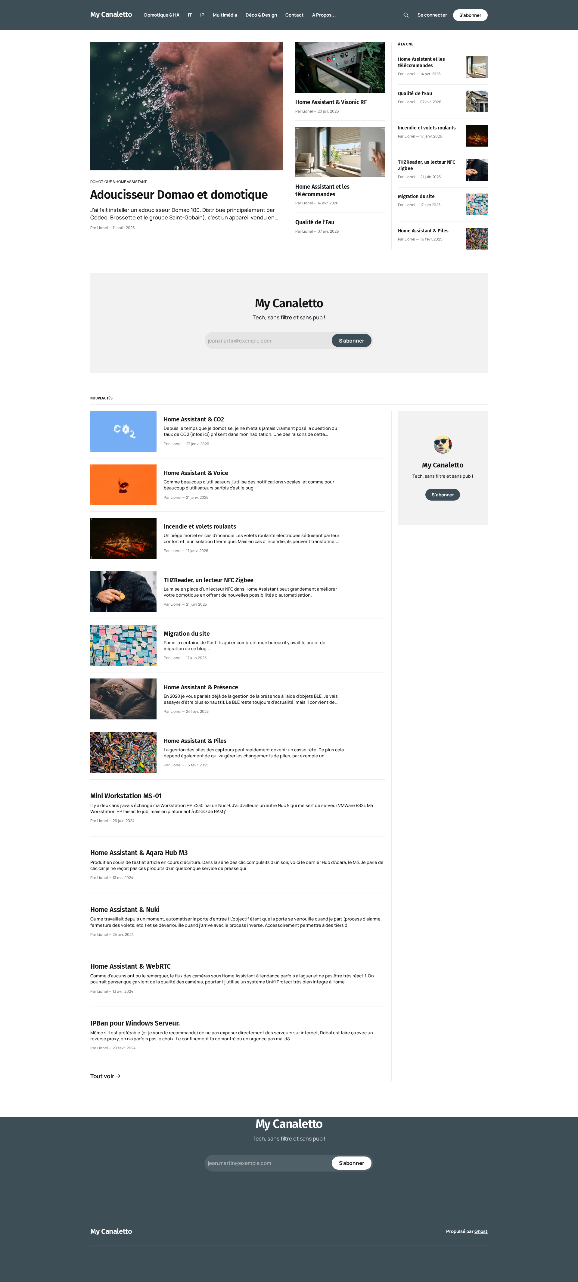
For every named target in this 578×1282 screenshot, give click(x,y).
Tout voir (102, 1076)
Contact (294, 15)
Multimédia (225, 15)
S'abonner (470, 15)
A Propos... (324, 15)
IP (202, 15)
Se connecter (432, 15)
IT (190, 15)
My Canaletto (111, 14)
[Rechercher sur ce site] (406, 15)
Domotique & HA (161, 15)
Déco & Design (261, 15)
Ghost (481, 1231)
